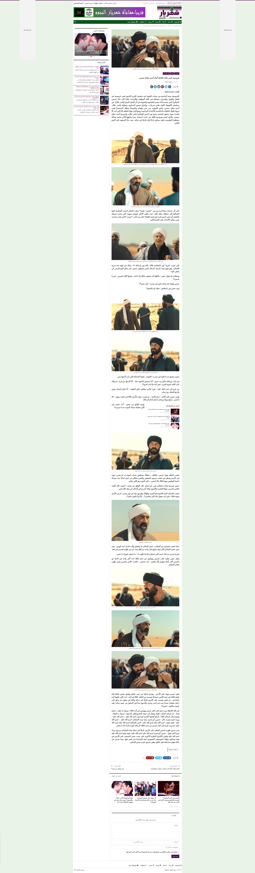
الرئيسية (176, 22)
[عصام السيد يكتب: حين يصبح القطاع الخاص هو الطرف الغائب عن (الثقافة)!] (104, 90)
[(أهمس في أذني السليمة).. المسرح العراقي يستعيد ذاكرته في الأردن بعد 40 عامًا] (175, 412)
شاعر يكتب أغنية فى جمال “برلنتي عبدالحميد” (165, 768)
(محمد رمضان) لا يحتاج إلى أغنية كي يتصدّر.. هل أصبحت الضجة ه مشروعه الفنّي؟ (94, 51)
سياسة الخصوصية (160, 3)
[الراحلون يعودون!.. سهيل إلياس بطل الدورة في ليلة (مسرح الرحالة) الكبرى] (104, 100)
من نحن (152, 3)
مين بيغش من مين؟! (117, 768)
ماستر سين (166, 73)
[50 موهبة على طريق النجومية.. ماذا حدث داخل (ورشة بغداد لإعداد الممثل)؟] (175, 419)
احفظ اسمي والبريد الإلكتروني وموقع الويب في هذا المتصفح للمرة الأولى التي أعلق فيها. (152, 852)
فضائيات (141, 22)
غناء (163, 22)
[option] (92, 44)
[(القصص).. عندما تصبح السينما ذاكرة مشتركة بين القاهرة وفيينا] (104, 70)
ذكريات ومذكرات (128, 795)
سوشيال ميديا (132, 22)
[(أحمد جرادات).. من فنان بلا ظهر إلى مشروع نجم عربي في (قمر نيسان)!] (104, 110)
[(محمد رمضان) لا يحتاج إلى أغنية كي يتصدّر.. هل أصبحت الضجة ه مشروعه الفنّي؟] (92, 44)
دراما (169, 22)
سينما (157, 22)
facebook (146, 3)
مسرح (150, 22)
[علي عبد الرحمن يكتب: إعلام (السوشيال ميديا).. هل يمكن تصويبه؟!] (104, 80)
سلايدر (177, 73)
